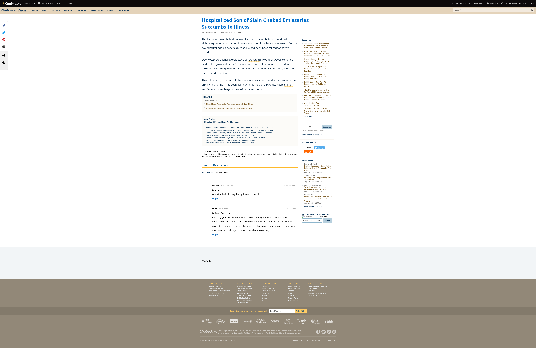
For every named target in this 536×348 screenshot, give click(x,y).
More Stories (209, 119)
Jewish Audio (293, 300)
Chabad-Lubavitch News (317, 293)
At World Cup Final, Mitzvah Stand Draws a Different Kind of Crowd (317, 111)
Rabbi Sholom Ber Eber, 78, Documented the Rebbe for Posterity (230, 140)
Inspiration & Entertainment (219, 291)
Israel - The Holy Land (245, 300)
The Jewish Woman (244, 288)
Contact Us (331, 340)
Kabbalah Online (243, 298)
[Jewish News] (14, 10)
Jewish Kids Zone (244, 296)
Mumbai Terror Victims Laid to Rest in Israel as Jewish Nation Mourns (229, 104)
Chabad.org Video (244, 286)
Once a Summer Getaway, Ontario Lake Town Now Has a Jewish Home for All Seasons (239, 133)
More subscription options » (313, 135)
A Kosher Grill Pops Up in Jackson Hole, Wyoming (314, 104)
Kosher (290, 293)
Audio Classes (261, 320)
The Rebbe (312, 288)
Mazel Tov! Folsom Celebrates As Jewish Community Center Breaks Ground (318, 199)
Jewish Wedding (294, 288)
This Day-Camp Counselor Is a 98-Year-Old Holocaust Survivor (230, 143)
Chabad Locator (314, 296)
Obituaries (81, 10)
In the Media (123, 10)
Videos (110, 10)
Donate (514, 3)
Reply (215, 198)
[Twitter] (323, 332)
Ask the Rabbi (479, 3)
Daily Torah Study (268, 291)
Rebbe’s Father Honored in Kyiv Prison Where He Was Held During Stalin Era (235, 138)
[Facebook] (318, 332)
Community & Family (217, 293)
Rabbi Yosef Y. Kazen (251, 333)
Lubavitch (248, 331)
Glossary (265, 298)
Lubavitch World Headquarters (290, 331)
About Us (304, 340)
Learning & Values (216, 288)
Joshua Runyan (210, 32)
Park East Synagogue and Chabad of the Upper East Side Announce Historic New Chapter (240, 130)
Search (264, 296)
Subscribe (265, 293)
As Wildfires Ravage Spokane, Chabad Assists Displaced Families (231, 135)
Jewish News (242, 291)
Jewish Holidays (294, 286)
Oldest (226, 172)
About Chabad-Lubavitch (317, 286)
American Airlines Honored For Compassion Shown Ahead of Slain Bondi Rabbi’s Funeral (240, 128)
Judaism (274, 333)
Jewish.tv (234, 320)
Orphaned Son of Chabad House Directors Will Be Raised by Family (229, 108)
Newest (219, 172)
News (44, 10)
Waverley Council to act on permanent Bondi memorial (315, 188)
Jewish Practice (215, 286)
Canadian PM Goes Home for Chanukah (221, 121)
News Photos (97, 10)
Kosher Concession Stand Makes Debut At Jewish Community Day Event (317, 168)
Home (35, 10)
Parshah (291, 296)
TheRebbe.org (242, 303)
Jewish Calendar (268, 288)
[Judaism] (11, 3)
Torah (268, 333)
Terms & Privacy (317, 340)
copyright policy (239, 156)
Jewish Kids (329, 320)
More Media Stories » (313, 206)
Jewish (282, 333)
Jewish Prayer (293, 298)
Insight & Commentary (62, 10)
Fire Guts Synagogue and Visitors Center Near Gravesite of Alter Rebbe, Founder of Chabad (318, 97)
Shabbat (291, 291)
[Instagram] (334, 332)
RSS (310, 152)
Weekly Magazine (216, 296)
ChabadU (248, 320)
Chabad (241, 331)
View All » (308, 116)
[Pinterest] (329, 332)
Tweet (308, 147)
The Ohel (311, 291)
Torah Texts (302, 320)
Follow (320, 148)
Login (456, 3)
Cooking (288, 320)
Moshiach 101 (242, 293)
